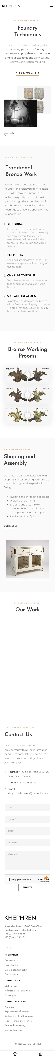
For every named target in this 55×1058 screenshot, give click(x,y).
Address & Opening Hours (18, 991)
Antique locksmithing (15, 1026)
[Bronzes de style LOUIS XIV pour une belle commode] (40, 657)
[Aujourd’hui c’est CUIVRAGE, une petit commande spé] (15, 642)
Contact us (10, 961)
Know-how (10, 1007)
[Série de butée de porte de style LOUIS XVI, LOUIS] (40, 701)
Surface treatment (14, 1030)
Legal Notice (11, 965)
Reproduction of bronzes (17, 1012)
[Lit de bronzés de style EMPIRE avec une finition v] (40, 672)
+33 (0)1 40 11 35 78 (15, 934)
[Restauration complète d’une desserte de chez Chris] (40, 627)
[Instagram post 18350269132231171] (40, 642)
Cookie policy (11, 974)
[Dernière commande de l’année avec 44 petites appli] (15, 687)
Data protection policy (16, 970)
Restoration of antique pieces (20, 1016)
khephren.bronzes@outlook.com (20, 930)
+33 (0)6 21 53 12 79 (15, 937)
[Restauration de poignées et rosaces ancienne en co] (40, 687)
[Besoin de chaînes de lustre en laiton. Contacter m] (15, 701)
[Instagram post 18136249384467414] (15, 672)
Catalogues (10, 995)
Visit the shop (11, 986)
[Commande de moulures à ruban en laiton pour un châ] (15, 627)
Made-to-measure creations (19, 1021)
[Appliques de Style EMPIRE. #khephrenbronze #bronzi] (15, 657)
